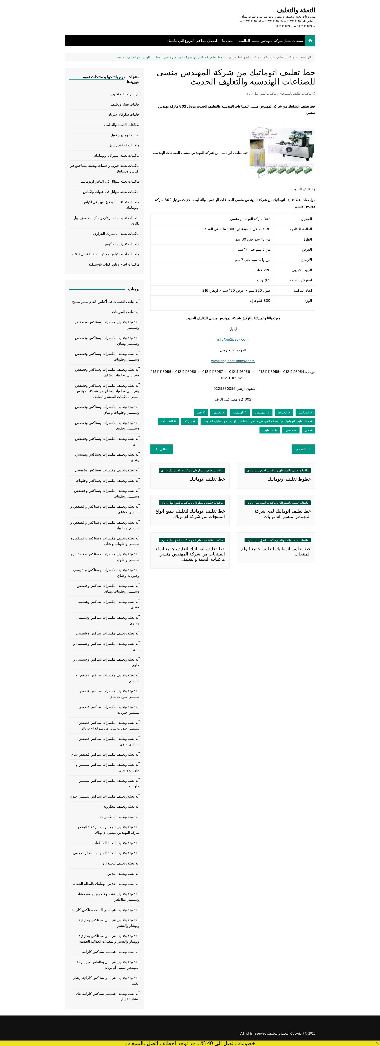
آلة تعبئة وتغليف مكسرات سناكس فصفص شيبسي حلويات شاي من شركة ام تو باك (109, 725)
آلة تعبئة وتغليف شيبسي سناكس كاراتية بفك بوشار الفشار (107, 996)
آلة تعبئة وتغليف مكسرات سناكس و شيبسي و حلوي (106, 662)
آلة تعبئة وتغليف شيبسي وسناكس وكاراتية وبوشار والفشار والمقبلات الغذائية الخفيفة (109, 939)
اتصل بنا (228, 41)
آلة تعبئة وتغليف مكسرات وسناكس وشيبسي (107, 470)
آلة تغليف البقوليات (125, 312)
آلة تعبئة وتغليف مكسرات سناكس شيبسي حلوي (104, 796)
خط (199, 412)
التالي (164, 449)
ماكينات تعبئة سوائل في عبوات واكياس (111, 192)
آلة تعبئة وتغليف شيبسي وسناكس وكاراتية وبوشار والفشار (109, 923)
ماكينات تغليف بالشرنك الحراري (116, 233)
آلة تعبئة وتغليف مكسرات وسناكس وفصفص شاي (107, 441)
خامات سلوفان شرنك (123, 114)
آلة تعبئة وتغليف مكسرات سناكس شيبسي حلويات (109, 783)
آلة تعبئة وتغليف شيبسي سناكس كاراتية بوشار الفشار (106, 980)
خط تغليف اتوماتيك (207, 479)
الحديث (282, 412)
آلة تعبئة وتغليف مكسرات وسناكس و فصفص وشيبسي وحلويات (106, 493)
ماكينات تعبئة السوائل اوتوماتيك (116, 155)
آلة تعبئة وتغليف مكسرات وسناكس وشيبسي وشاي (107, 457)
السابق (301, 449)
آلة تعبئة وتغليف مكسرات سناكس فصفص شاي (105, 754)
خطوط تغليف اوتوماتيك (289, 479)
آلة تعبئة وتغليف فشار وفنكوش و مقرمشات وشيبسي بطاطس (107, 897)
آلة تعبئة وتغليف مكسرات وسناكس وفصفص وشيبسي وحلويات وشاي (107, 372)
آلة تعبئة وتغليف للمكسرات (119, 817)
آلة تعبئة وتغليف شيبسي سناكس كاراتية (110, 952)
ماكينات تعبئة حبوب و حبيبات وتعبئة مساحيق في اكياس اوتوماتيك (104, 168)
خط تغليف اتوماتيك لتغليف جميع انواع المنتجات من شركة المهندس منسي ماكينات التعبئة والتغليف (190, 554)
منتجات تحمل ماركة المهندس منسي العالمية (271, 41)
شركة (188, 421)
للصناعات (167, 421)
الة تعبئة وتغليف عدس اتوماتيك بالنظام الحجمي (105, 884)
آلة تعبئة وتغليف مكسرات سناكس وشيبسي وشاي (108, 604)
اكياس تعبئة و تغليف (124, 94)
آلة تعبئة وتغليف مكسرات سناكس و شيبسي (107, 633)
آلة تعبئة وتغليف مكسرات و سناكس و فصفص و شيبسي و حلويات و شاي (105, 541)
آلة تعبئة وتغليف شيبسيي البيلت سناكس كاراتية (105, 910)
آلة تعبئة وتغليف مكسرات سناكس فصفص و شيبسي (107, 678)
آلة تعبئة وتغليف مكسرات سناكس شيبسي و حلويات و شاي (107, 767)
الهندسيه (238, 412)
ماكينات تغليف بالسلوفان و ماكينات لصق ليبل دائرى (278, 93)
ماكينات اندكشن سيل (124, 145)
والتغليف (268, 430)
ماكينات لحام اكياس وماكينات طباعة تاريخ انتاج (105, 254)
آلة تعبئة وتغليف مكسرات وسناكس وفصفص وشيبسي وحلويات (107, 356)
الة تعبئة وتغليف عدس (123, 873)
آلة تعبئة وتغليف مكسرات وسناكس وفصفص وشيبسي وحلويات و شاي (107, 409)
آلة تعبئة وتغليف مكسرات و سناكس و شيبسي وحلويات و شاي (106, 572)
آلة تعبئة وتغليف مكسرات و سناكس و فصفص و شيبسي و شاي (105, 509)
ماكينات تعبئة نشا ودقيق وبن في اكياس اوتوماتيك (111, 205)
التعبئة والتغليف (296, 10)
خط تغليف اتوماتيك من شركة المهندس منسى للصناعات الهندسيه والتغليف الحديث (256, 421)
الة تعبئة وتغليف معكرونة (121, 806)
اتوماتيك (304, 412)
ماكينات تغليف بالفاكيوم (122, 244)
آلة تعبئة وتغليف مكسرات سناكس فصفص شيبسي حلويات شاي (109, 694)
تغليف (217, 412)
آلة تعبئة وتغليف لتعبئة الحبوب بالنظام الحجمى (106, 853)
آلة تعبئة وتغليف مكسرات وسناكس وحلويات (107, 480)
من (307, 430)
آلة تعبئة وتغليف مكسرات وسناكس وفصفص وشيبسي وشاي (107, 340)
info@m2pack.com (232, 339)
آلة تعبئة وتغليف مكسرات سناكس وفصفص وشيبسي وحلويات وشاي (108, 588)
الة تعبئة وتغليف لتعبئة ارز (120, 863)
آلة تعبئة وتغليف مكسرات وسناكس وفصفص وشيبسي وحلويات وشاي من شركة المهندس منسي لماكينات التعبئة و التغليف (107, 391)
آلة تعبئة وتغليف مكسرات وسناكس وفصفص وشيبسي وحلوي (107, 425)
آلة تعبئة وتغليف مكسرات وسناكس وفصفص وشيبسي (107, 325)
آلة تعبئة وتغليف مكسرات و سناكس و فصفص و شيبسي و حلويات (105, 525)
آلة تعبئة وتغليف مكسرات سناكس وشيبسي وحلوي (108, 620)
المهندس (260, 412)
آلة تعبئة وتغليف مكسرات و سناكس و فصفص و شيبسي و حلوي (105, 557)
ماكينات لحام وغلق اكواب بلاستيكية (114, 264)
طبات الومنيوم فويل (124, 135)
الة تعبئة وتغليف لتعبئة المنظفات (116, 843)
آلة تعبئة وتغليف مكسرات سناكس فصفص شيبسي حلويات (109, 709)
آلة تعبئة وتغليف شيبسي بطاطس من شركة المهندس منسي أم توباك (108, 965)
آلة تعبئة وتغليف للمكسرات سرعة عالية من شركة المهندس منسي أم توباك (108, 830)
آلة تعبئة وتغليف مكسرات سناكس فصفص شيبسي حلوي (109, 741)
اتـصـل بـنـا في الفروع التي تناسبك (192, 41)
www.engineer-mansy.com (233, 361)
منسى (289, 430)
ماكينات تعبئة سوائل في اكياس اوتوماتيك (110, 181)
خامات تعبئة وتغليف (125, 104)
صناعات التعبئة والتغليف (121, 125)
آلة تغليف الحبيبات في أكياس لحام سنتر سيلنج (105, 302)
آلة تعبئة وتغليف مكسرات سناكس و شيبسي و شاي (106, 646)
